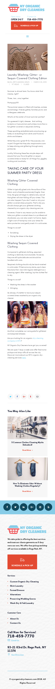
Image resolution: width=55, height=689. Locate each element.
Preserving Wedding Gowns (23, 598)
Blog (9, 82)
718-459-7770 (20, 636)
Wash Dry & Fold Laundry (22, 603)
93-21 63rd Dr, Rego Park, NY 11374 (26, 649)
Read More (26, 450)
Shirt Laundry (16, 586)
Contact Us (15, 623)
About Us (14, 618)
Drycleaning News (21, 82)
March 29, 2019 (40, 82)
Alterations (15, 594)
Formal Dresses (17, 590)
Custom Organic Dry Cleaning (24, 581)
